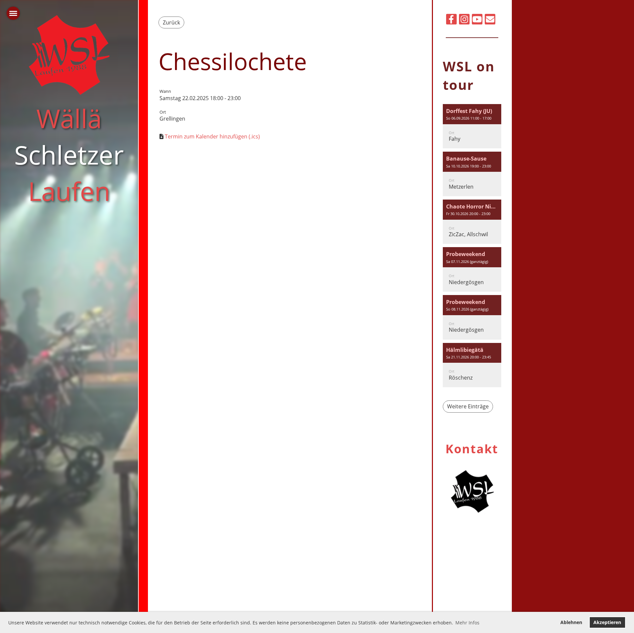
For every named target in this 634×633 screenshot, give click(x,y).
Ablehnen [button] (571, 622)
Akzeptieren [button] (607, 622)
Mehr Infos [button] (467, 622)
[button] (472, 126)
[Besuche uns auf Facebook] (451, 20)
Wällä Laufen (69, 154)
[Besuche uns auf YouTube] (477, 20)
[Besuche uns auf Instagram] (464, 20)
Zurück (171, 22)
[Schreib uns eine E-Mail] (490, 20)
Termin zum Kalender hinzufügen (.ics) (212, 136)
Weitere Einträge (468, 406)
